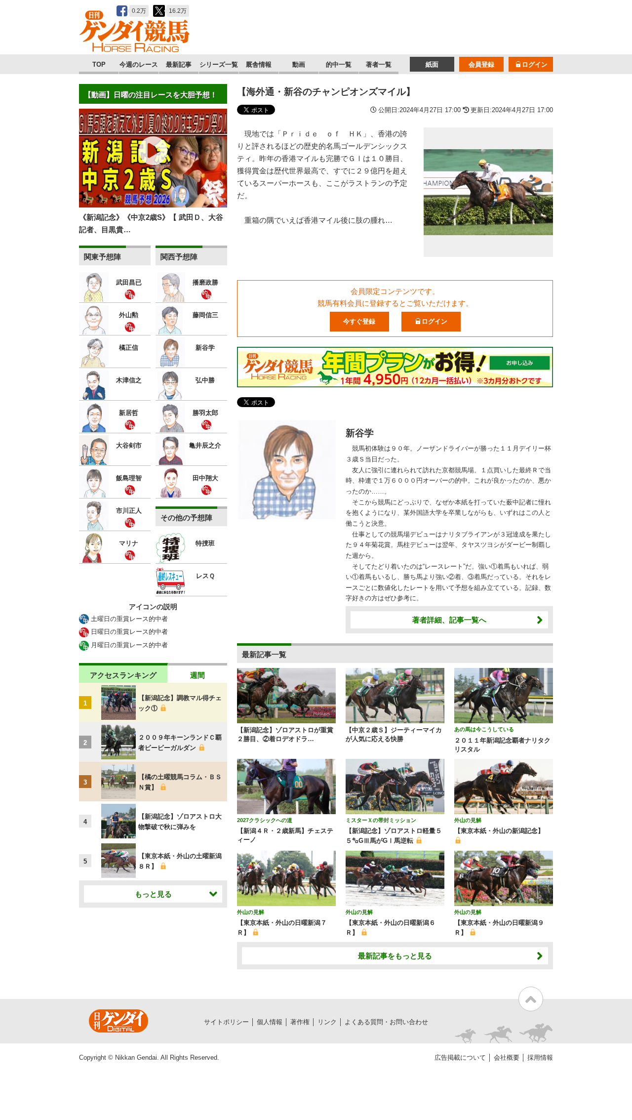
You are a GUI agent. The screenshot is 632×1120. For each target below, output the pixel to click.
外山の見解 (467, 820)
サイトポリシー (226, 1022)
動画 (298, 64)
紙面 (432, 64)
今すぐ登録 (359, 321)
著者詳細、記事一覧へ (449, 620)
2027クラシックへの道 (264, 820)
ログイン (535, 64)
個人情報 (269, 1022)
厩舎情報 (259, 64)
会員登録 (481, 64)
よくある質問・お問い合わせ (386, 1022)
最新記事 (179, 64)
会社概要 (506, 1057)
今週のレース (138, 64)
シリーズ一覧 (218, 64)
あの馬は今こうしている (484, 729)
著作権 (300, 1022)
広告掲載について (460, 1057)
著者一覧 (379, 64)
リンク (327, 1022)
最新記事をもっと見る (395, 956)
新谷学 (360, 433)
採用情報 (540, 1057)
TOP (99, 64)
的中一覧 (339, 64)
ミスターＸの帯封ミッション (381, 820)
